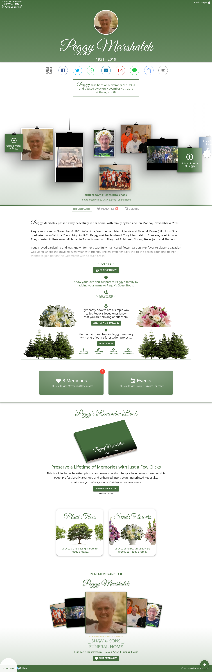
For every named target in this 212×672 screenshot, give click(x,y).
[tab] (82, 209)
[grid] (106, 156)
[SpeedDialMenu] (204, 664)
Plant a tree (106, 343)
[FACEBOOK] (63, 70)
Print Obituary (108, 270)
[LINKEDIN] (106, 70)
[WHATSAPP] (91, 70)
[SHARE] (148, 70)
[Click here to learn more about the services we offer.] (106, 643)
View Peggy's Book (106, 488)
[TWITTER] (77, 70)
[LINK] (163, 70)
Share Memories (107, 658)
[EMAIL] (120, 70)
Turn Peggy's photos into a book (106, 195)
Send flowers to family (106, 323)
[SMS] (134, 70)
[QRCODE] (49, 70)
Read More (106, 264)
